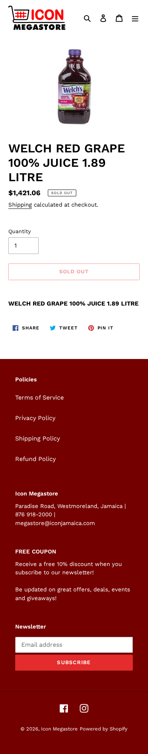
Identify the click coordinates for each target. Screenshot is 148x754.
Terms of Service (39, 397)
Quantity (19, 231)
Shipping (20, 204)
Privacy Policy (35, 418)
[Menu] (135, 17)
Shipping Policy (37, 438)
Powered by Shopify (104, 729)
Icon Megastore (59, 729)
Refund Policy (35, 458)
